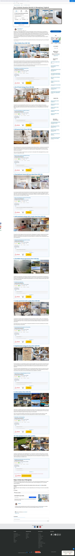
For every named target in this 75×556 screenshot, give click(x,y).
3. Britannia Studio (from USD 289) (23, 129)
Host (15, 76)
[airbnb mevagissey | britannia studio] (22, 137)
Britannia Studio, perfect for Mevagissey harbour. (22, 155)
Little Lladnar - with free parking (19, 417)
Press (39, 547)
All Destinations (16, 533)
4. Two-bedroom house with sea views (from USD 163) (28, 174)
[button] (31, 78)
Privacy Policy (26, 499)
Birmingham (27, 533)
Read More (31, 123)
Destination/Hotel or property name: (19, 14)
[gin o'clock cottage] (35, 91)
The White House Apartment (18, 282)
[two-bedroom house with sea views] (35, 178)
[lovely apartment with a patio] (22, 309)
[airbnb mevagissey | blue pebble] (22, 51)
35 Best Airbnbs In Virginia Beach (56, 84)
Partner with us (40, 538)
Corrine (19, 503)
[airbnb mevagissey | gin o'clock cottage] (22, 95)
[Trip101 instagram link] (56, 48)
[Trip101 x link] (55, 48)
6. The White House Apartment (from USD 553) (26, 258)
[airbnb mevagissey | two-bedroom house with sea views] (22, 182)
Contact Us (39, 539)
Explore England (37, 551)
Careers (39, 540)
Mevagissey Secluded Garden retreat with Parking (22, 459)
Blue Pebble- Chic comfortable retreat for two (21, 68)
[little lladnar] (22, 400)
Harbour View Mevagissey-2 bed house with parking (22, 197)
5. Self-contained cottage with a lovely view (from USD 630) (30, 216)
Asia (14, 538)
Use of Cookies (40, 546)
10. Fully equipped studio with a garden (24, 436)
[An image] (44, 54)
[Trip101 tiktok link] (60, 535)
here (40, 485)
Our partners (40, 537)
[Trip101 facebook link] (54, 48)
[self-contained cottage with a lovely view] (22, 224)
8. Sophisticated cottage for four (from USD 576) (27, 346)
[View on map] (23, 69)
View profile (41, 507)
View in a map (56, 41)
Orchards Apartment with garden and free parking (22, 327)
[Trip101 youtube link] (57, 534)
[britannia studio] (35, 133)
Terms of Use (40, 544)
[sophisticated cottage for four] (22, 354)
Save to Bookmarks (56, 31)
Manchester (27, 537)
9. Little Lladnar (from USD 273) (22, 392)
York (26, 538)
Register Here (17, 513)
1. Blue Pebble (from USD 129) (22, 43)
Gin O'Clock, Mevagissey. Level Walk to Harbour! (21, 110)
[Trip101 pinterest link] (57, 48)
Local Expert (57, 54)
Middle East (15, 540)
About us (39, 533)
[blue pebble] (35, 47)
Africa (14, 539)
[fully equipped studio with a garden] (22, 444)
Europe (15, 537)
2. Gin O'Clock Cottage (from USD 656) (24, 87)
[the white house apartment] (22, 267)
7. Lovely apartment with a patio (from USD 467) (27, 301)
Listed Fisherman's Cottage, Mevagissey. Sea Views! (22, 373)
